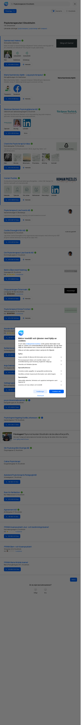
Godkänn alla (56, 391)
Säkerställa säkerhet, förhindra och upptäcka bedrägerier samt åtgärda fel (37, 381)
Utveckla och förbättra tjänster (27, 364)
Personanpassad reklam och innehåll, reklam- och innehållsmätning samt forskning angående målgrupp (34, 360)
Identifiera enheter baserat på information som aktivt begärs (37, 374)
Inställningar (40, 391)
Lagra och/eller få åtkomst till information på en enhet (35, 357)
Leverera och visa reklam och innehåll (30, 385)
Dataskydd (40, 395)
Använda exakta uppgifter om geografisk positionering (35, 371)
